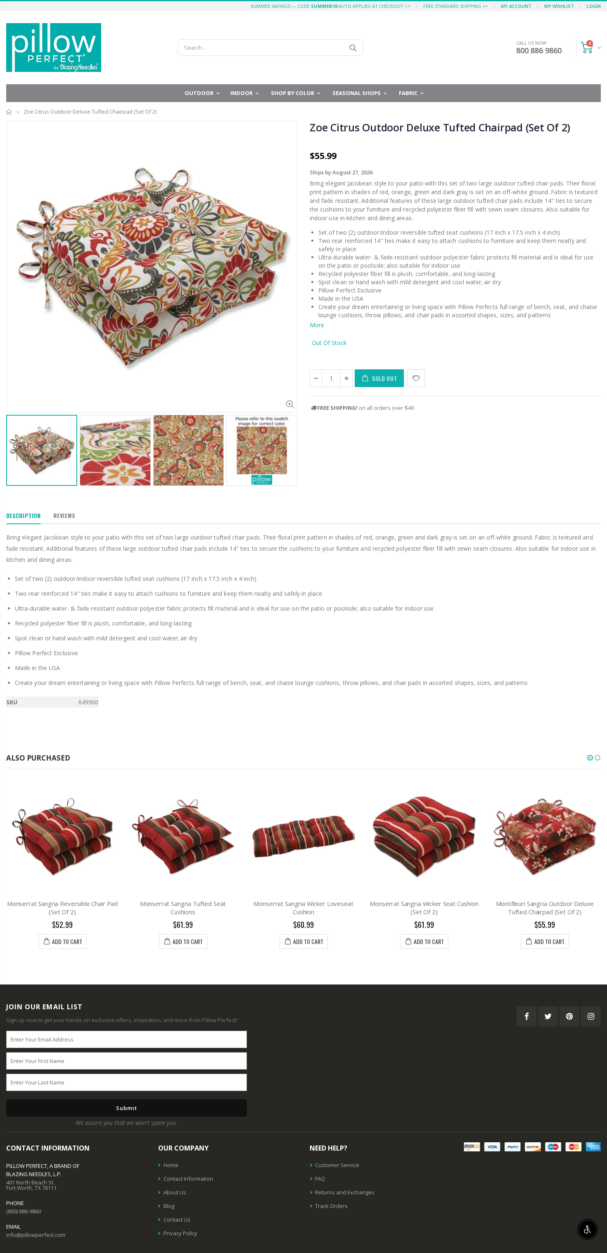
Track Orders (331, 1206)
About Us (175, 1192)
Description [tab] (23, 515)
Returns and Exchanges (345, 1192)
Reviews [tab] (64, 515)
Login (594, 6)
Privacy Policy (180, 1233)
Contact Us (177, 1219)
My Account (516, 6)
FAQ (320, 1178)
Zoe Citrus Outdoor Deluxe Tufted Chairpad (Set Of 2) (440, 127)
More (317, 325)
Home (9, 111)
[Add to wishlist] (416, 378)
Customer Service (337, 1165)
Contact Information (188, 1178)
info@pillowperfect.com (35, 1235)
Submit (126, 1108)
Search (353, 47)
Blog (169, 1206)
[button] (590, 758)
